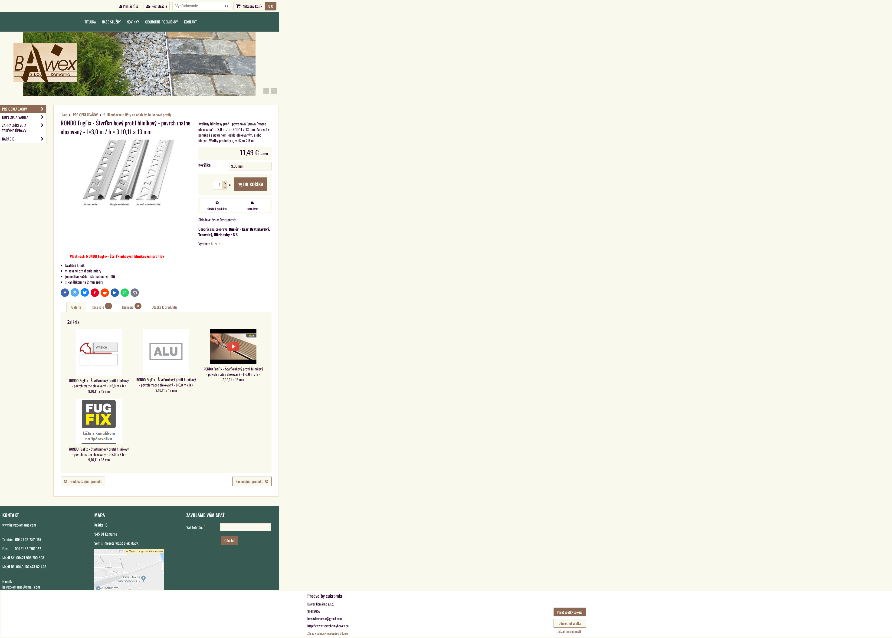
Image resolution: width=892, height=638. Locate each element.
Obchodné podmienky (161, 22)
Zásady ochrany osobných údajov (327, 633)
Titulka (90, 22)
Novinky (133, 22)
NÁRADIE (8, 139)
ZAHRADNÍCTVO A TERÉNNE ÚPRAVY (14, 128)
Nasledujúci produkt (249, 481)
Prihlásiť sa (130, 6)
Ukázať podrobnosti (569, 631)
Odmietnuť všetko (570, 623)
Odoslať (229, 540)
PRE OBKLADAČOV (14, 109)
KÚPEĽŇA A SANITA (15, 117)
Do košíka (252, 184)
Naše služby (111, 22)
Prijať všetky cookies (570, 612)
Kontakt (190, 22)
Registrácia (159, 6)
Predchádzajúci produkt (85, 481)
